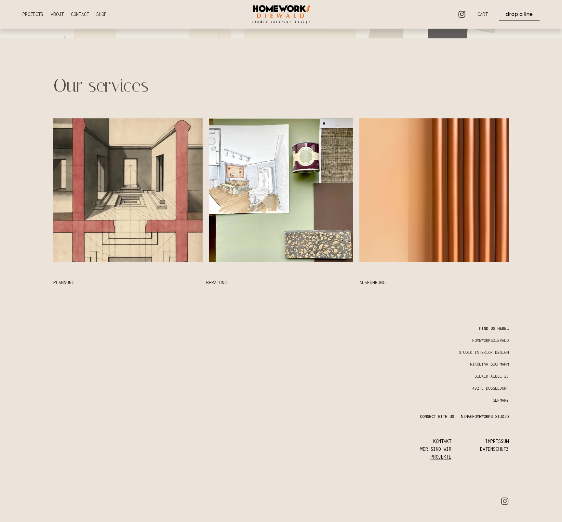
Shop (101, 14)
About (57, 14)
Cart (482, 14)
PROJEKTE (441, 457)
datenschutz (494, 449)
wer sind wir (435, 449)
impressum (497, 441)
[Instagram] (462, 14)
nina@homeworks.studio (485, 416)
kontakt (442, 441)
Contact (80, 14)
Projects (32, 14)
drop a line (519, 14)
